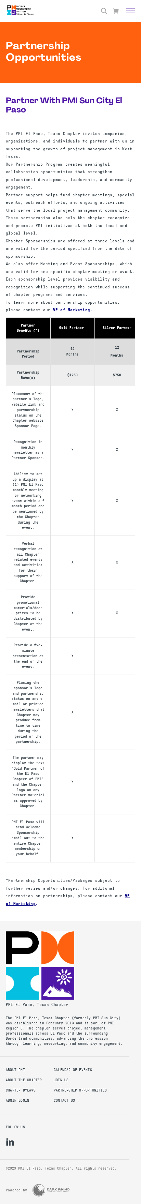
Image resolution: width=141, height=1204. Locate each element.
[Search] (104, 10)
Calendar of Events (73, 1070)
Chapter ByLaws (21, 1090)
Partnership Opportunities (80, 1090)
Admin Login (17, 1100)
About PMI (15, 1070)
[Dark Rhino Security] (51, 1190)
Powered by (16, 1190)
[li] (10, 1142)
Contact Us (64, 1100)
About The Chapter (24, 1080)
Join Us (61, 1080)
